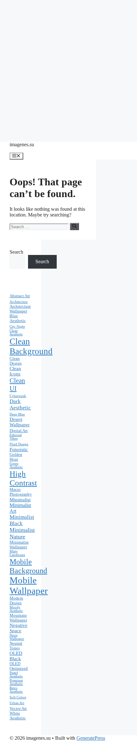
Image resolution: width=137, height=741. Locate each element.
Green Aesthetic (16, 465)
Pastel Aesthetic (16, 674)
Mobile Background (28, 566)
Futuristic (19, 449)
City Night (17, 326)
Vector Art (18, 708)
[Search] (74, 226)
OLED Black (16, 656)
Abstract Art (20, 296)
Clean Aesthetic (16, 332)
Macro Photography (21, 492)
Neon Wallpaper (17, 637)
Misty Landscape (17, 553)
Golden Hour (16, 457)
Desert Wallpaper (20, 422)
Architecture (19, 302)
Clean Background (31, 346)
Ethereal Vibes (16, 436)
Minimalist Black (22, 520)
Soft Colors (18, 697)
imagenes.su (22, 144)
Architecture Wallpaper (20, 308)
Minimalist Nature (22, 533)
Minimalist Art (20, 508)
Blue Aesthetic (18, 318)
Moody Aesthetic (16, 609)
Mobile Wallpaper (29, 585)
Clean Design (16, 361)
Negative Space (18, 628)
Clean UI (17, 384)
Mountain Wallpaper (18, 617)
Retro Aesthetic (16, 689)
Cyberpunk (18, 396)
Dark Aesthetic (20, 404)
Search (16, 252)
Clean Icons (15, 371)
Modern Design (16, 600)
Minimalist (20, 499)
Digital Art (19, 431)
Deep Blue (17, 414)
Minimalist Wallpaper (19, 544)
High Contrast (23, 478)
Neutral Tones (16, 645)
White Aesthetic (18, 715)
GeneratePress (90, 738)
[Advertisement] (68, 68)
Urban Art (17, 703)
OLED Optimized (19, 666)
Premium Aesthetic (16, 682)
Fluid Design (19, 444)
